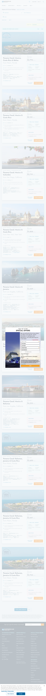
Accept (20, 693)
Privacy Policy (23, 364)
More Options (11, 693)
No (27, 354)
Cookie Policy (4, 691)
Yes (22, 354)
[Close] (44, 686)
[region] (23, 690)
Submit (30, 365)
